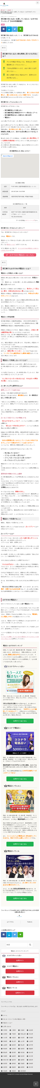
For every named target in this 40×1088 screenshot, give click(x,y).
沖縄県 (5, 1056)
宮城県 (31, 1037)
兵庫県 (5, 1034)
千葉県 (14, 1034)
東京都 (22, 1052)
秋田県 (5, 1063)
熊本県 (22, 1056)
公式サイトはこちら (20, 721)
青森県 (14, 1067)
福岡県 (22, 1060)
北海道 (5, 1030)
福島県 (31, 1060)
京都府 (22, 1030)
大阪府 (9, 10)
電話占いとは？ (11, 244)
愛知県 (5, 1052)
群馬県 (14, 1063)
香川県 (31, 1067)
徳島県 (22, 1048)
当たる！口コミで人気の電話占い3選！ (14, 1019)
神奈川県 (5, 1060)
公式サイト (20, 960)
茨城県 (22, 1063)
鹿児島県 (23, 1071)
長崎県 (31, 1063)
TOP (3, 10)
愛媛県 (31, 1048)
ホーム (5, 1015)
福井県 (14, 1060)
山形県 (31, 1041)
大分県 (5, 1037)
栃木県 (31, 1052)
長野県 (5, 1067)
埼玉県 (31, 1034)
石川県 (31, 1056)
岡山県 (22, 1045)
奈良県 (22, 1037)
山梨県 (5, 1045)
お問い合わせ (7, 1026)
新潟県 (14, 1052)
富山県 (14, 1041)
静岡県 (22, 1067)
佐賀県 (31, 1030)
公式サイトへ (20, 993)
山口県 (22, 1041)
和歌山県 (23, 1034)
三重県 (14, 1030)
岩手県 (31, 1045)
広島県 (14, 1048)
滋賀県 (14, 1056)
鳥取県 (14, 1071)
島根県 (5, 1048)
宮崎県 (5, 1041)
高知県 (5, 1071)
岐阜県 (14, 1045)
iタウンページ (30, 220)
